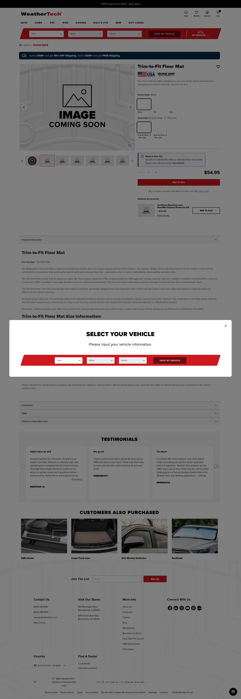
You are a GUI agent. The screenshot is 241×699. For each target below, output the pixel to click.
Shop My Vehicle (170, 360)
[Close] (225, 326)
